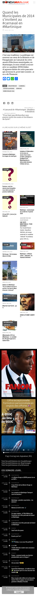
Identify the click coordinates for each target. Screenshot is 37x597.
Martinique (15, 475)
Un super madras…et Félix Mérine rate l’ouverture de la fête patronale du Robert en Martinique (23, 515)
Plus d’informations (24, 590)
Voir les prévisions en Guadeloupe (16, 461)
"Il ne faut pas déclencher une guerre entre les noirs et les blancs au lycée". (17, 117)
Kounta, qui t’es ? (16, 536)
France (13, 553)
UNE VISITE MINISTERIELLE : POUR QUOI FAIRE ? (26, 224)
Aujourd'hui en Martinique (8, 135)
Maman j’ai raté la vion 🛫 (18, 508)
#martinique (12, 86)
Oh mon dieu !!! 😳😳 (17, 563)
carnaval (22, 86)
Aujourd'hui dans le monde (10, 297)
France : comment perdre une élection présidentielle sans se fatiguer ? (22, 556)
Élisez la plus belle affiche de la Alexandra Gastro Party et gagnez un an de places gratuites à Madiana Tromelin (23, 580)
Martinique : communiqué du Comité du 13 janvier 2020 (27, 211)
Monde (13, 528)
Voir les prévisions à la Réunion (15, 465)
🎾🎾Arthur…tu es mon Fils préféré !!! (22, 542)
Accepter (19, 592)
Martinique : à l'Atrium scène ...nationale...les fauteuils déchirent (26, 255)
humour (19, 88)
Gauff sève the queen (17, 530)
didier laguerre (8, 88)
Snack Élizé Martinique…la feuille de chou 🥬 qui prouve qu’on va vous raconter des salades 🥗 (23, 570)
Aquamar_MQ (26, 456)
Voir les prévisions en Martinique (16, 463)
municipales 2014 (8, 91)
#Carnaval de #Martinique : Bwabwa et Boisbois (19, 110)
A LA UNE (23, 133)
